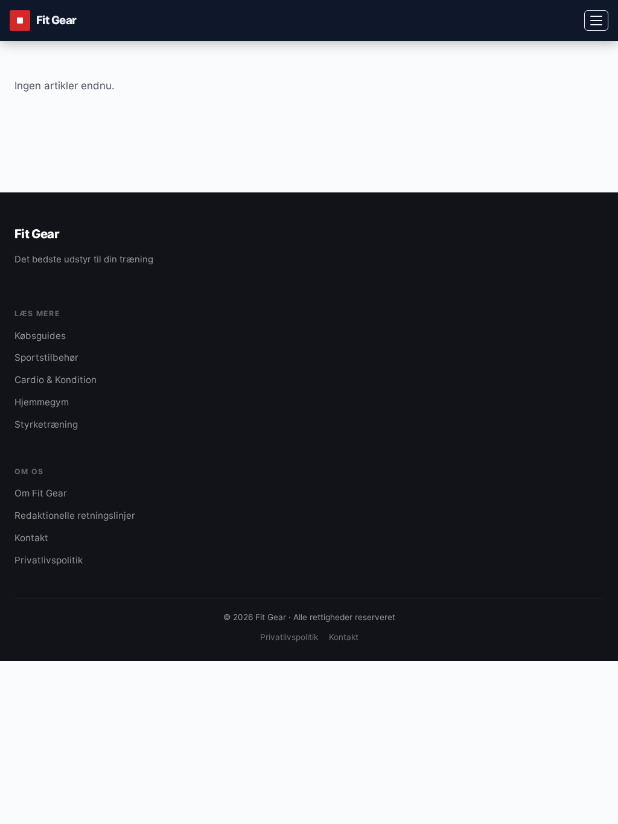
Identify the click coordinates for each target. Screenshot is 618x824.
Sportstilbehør (46, 357)
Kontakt (31, 538)
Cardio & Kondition (55, 379)
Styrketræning (46, 424)
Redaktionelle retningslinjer (74, 515)
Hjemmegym (41, 402)
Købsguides (40, 335)
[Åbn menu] (596, 20)
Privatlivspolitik (48, 560)
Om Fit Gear (40, 493)
